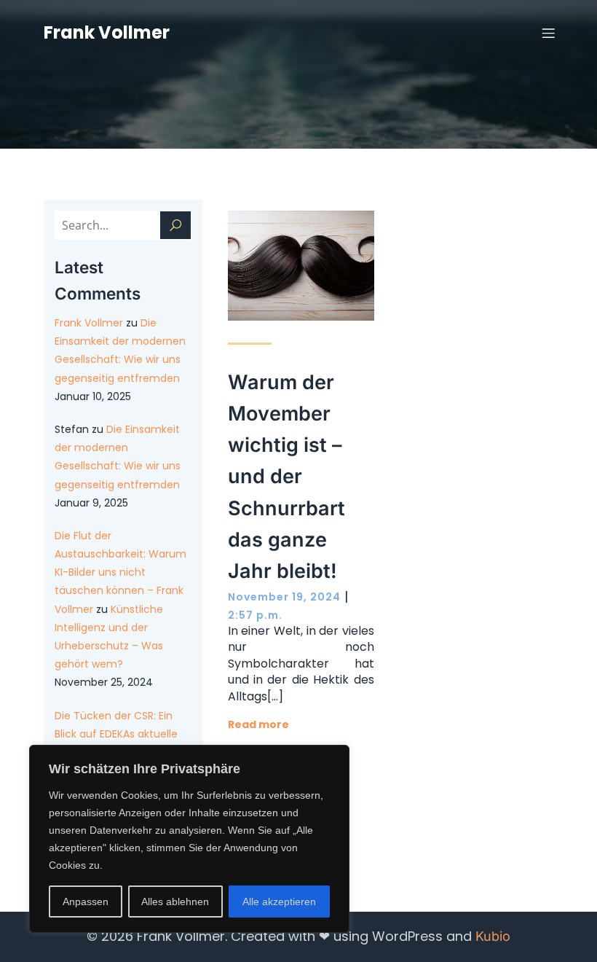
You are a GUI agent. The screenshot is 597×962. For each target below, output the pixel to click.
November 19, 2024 (284, 597)
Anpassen (85, 901)
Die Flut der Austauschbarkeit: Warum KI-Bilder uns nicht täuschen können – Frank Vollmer (120, 572)
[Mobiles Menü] (548, 32)
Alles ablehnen (175, 901)
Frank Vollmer (89, 323)
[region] (189, 839)
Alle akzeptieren (279, 901)
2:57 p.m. (255, 615)
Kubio (492, 936)
